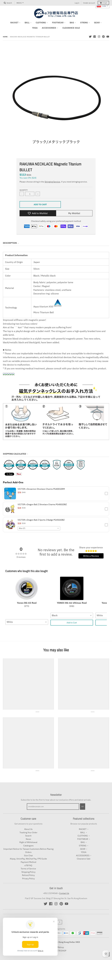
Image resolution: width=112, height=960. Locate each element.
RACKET (82, 829)
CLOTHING (83, 835)
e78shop (60, 947)
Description (10, 243)
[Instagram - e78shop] (99, 36)
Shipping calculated (14, 454)
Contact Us (64, 893)
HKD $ (18, 3)
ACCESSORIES (82, 855)
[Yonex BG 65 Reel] (26, 588)
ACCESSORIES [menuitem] (49, 28)
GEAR (82, 849)
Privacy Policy (28, 878)
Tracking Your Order (28, 832)
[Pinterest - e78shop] (103, 36)
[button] (56, 493)
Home (5, 37)
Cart (105, 3)
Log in (77, 3)
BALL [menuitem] (27, 22)
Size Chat (28, 855)
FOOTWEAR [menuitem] (57, 22)
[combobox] (39, 528)
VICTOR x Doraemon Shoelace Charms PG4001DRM (41, 489)
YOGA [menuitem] (35, 28)
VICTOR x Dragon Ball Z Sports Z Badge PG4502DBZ (41, 520)
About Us (28, 829)
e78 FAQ (28, 865)
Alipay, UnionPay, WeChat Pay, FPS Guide (28, 858)
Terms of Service (28, 868)
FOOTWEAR (82, 839)
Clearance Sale (83, 858)
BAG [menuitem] (72, 22)
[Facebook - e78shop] (94, 36)
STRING (82, 845)
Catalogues (28, 845)
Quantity (24, 190)
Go (82, 807)
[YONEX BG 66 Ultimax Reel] (71, 588)
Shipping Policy (28, 872)
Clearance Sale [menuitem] (71, 28)
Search (28, 835)
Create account (89, 3)
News (28, 839)
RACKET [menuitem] (14, 22)
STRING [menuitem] (84, 22)
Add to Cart (72, 622)
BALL (82, 832)
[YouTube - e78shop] (107, 36)
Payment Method (28, 862)
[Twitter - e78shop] (90, 36)
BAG (83, 842)
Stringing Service (52, 181)
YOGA (83, 852)
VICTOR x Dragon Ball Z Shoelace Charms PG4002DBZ (42, 504)
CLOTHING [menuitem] (41, 22)
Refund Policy (28, 875)
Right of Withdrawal (28, 842)
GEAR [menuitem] (97, 22)
